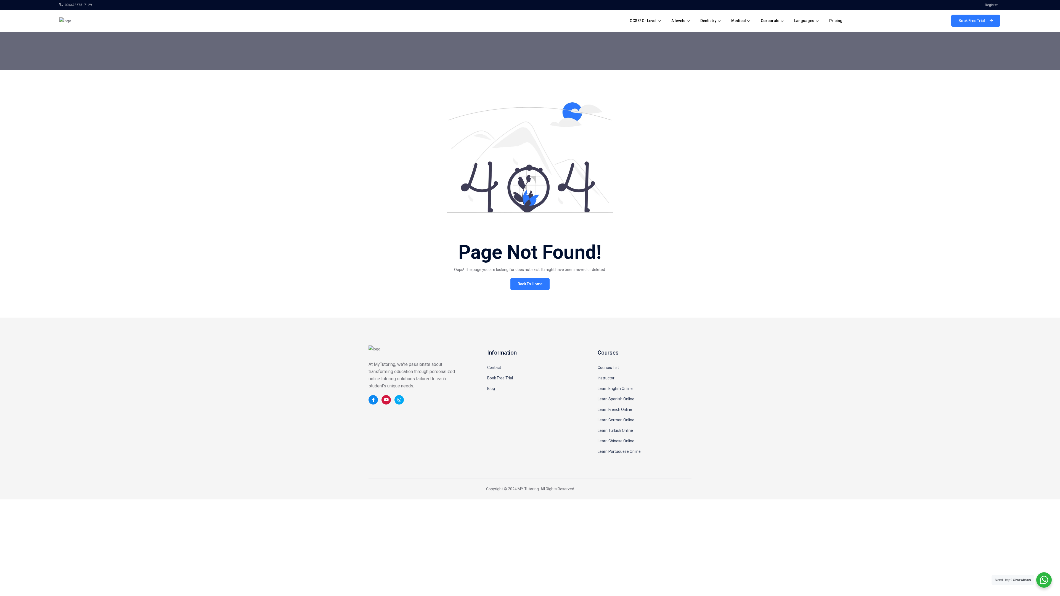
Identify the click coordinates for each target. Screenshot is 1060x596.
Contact (494, 367)
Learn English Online (615, 388)
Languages (804, 20)
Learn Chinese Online (616, 441)
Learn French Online (615, 409)
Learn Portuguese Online (619, 451)
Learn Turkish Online (615, 430)
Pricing (835, 20)
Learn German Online (616, 420)
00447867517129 (78, 5)
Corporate (770, 20)
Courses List (608, 367)
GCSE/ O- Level (643, 20)
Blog (491, 388)
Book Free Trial (500, 378)
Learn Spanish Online (616, 399)
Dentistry (708, 20)
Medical (738, 20)
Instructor (606, 378)
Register (991, 5)
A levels (678, 20)
